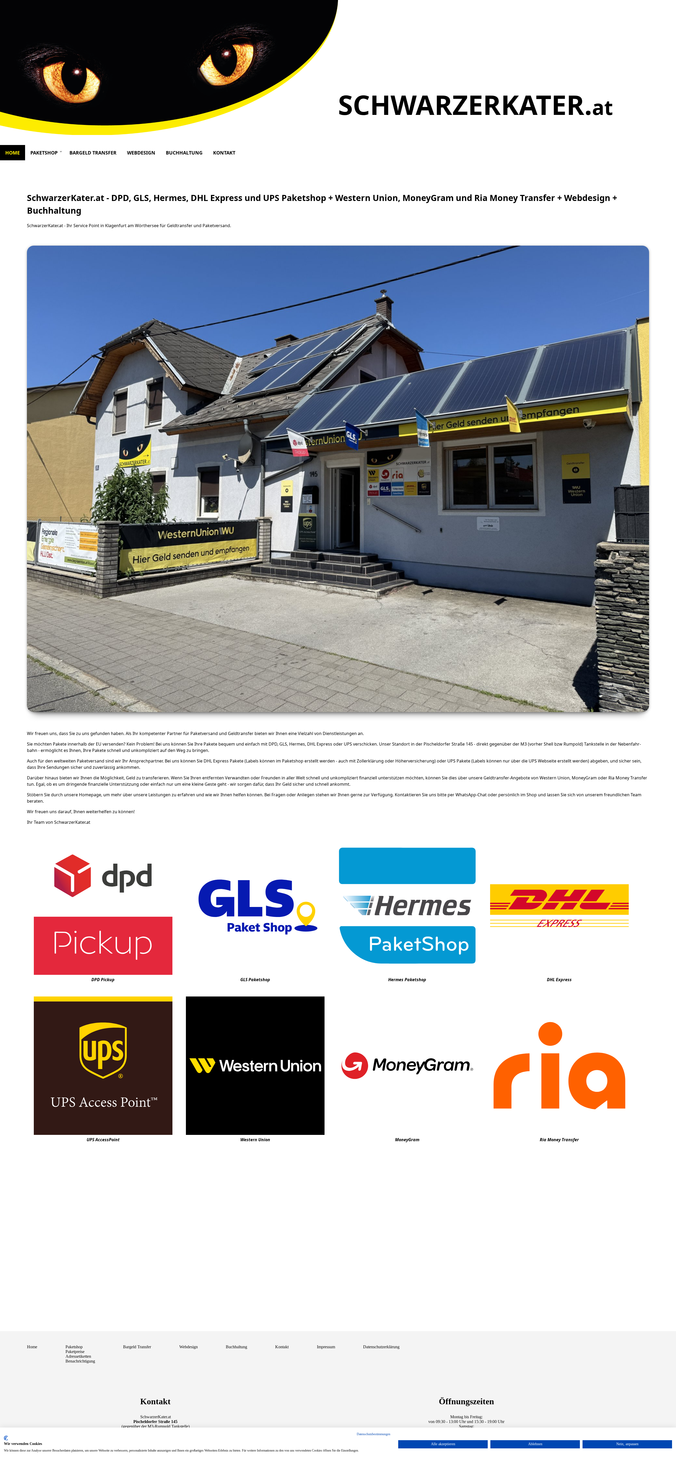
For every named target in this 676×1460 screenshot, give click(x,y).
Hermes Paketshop (407, 979)
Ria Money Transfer (559, 1140)
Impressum (326, 1347)
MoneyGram (407, 1140)
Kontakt (224, 152)
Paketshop (44, 152)
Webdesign (141, 152)
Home (12, 152)
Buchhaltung (184, 152)
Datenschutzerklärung (381, 1347)
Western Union (255, 1140)
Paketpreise (74, 1351)
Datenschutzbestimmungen (373, 1434)
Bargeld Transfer (92, 152)
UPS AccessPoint (103, 1140)
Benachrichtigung (80, 1361)
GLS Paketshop (255, 979)
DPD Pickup (103, 979)
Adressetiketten (78, 1356)
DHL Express (559, 979)
